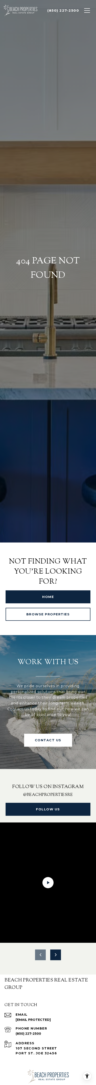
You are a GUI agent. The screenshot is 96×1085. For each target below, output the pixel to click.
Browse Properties (48, 614)
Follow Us (48, 809)
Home (48, 597)
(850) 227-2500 (28, 1034)
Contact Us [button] (48, 740)
